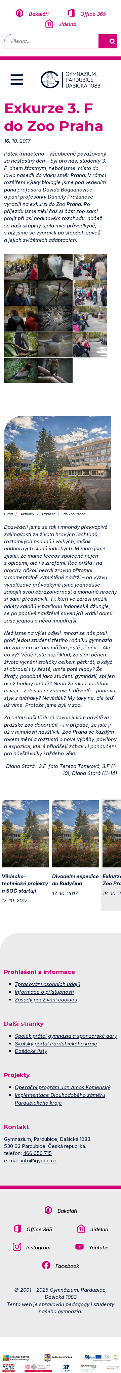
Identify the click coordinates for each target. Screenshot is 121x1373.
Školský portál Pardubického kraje (56, 1043)
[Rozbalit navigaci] (17, 80)
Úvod (8, 514)
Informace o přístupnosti (44, 992)
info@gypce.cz (39, 1160)
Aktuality (27, 514)
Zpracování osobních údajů (47, 984)
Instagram (38, 1247)
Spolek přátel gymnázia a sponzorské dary (66, 1036)
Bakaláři (39, 14)
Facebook (67, 1266)
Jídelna (67, 24)
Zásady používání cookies (46, 999)
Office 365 (93, 14)
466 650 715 (37, 1153)
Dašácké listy (31, 1051)
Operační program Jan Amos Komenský (62, 1087)
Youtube (99, 1247)
